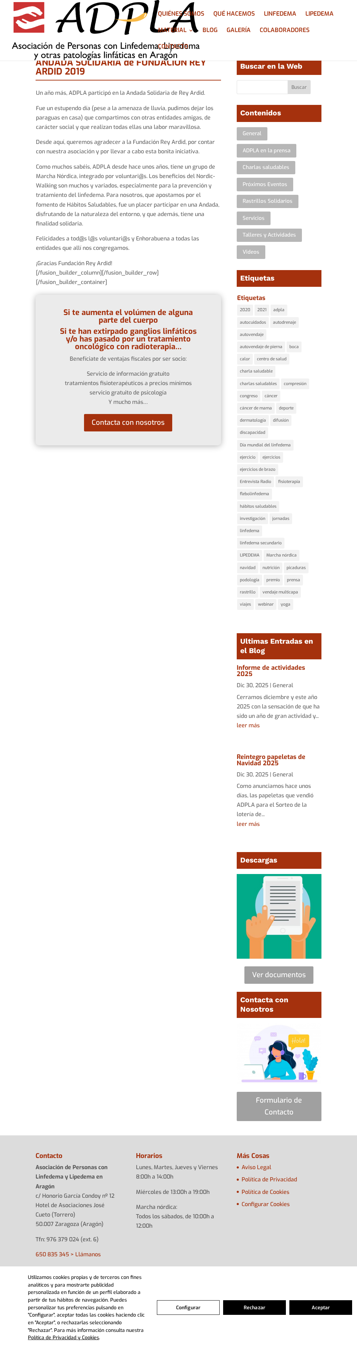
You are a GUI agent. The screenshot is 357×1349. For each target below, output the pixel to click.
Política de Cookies (265, 1192)
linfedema (249, 531)
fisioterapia (289, 481)
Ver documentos (279, 975)
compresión (295, 383)
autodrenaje (284, 322)
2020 (245, 310)
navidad (248, 567)
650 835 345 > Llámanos (68, 1254)
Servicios (254, 218)
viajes (245, 604)
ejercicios (271, 457)
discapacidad (252, 432)
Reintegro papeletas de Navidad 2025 (271, 760)
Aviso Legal (256, 1167)
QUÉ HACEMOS (234, 15)
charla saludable (256, 371)
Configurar (188, 1307)
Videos (251, 251)
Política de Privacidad (269, 1179)
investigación (252, 518)
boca (294, 347)
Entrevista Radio (255, 481)
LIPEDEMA (319, 15)
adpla (278, 310)
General (252, 133)
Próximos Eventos (265, 184)
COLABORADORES (285, 31)
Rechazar (254, 1307)
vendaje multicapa (280, 592)
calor (245, 359)
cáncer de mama (256, 408)
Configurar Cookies (266, 1204)
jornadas (280, 518)
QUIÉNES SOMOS (181, 15)
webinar (266, 604)
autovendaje (252, 334)
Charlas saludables (266, 167)
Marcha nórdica (281, 555)
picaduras (296, 567)
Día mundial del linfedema (265, 445)
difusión (281, 420)
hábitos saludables (258, 506)
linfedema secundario (261, 543)
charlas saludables (258, 383)
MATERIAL (172, 31)
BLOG (210, 31)
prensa (293, 580)
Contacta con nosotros (128, 422)
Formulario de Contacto (279, 1106)
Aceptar (321, 1307)
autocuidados (253, 322)
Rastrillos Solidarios (268, 201)
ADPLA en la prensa (266, 150)
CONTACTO (173, 47)
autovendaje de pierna (261, 347)
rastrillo (248, 592)
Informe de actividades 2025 (271, 671)
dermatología (253, 420)
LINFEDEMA (280, 15)
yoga (285, 604)
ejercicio (248, 457)
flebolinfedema (254, 494)
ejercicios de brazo (257, 469)
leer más (248, 725)
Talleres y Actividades (269, 234)
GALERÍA (239, 31)
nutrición (271, 567)
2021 (261, 310)
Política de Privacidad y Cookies (63, 1337)
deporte (286, 408)
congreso (249, 396)
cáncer (271, 396)
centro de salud (272, 359)
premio (273, 580)
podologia (249, 580)
